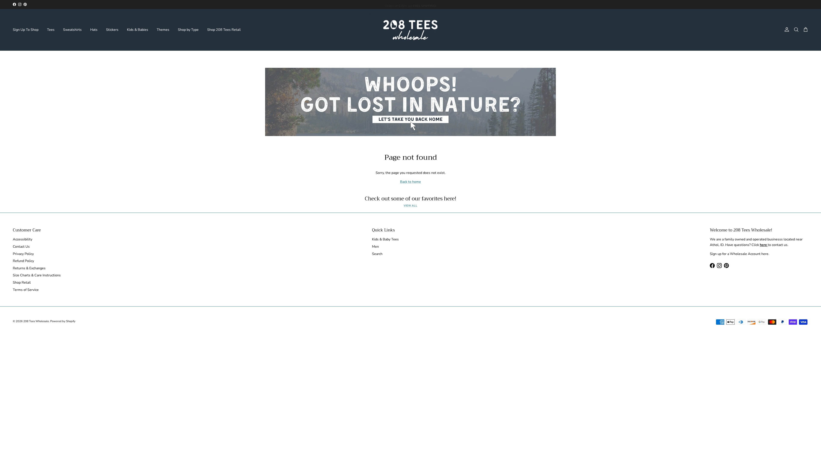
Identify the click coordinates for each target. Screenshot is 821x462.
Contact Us (21, 246)
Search (377, 254)
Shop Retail (22, 282)
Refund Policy (23, 261)
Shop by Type (188, 29)
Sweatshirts (72, 29)
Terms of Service (26, 289)
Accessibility (22, 239)
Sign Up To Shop (25, 29)
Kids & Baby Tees (385, 239)
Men (375, 246)
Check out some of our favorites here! (410, 198)
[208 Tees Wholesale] (410, 29)
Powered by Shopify (62, 321)
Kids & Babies (137, 29)
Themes (163, 29)
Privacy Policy (23, 254)
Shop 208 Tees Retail (224, 29)
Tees (51, 29)
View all (411, 205)
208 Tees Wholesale (36, 321)
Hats (93, 29)
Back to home (410, 181)
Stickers (112, 29)
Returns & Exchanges (29, 268)
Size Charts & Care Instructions (37, 275)
